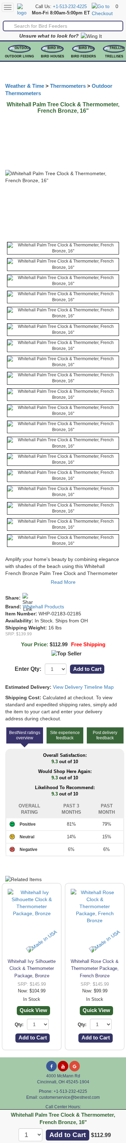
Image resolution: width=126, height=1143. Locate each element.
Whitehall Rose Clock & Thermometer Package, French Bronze (95, 968)
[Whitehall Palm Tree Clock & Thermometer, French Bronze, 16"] (63, 248)
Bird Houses (52, 56)
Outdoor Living (19, 56)
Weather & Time (24, 86)
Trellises (114, 56)
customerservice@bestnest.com (69, 1097)
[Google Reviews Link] (74, 1066)
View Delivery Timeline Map (83, 687)
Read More (63, 582)
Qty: (19, 1024)
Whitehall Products (43, 606)
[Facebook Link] (51, 1066)
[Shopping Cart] (103, 9)
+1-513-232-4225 (70, 6)
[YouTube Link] (63, 1066)
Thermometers (68, 86)
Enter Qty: (28, 669)
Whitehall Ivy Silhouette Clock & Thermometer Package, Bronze (32, 968)
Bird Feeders (83, 56)
